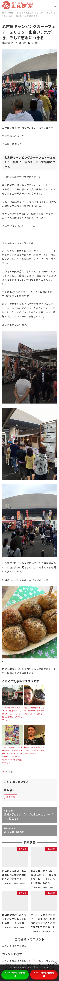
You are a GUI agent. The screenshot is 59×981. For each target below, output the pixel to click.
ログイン (34, 960)
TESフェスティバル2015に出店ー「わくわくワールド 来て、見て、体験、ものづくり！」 (12, 713)
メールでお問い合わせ (44, 972)
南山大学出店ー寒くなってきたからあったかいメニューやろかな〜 (34, 710)
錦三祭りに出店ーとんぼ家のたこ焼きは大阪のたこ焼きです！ (34, 750)
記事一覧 (10, 796)
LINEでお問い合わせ (15, 972)
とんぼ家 (34, 43)
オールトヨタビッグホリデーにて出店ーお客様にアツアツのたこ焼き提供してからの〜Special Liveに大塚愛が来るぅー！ (12, 755)
